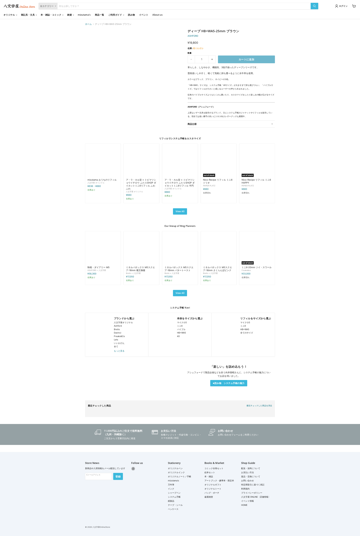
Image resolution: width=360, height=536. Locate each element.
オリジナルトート (212, 488)
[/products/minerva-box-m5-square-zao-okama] (141, 249)
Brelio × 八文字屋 (133, 273)
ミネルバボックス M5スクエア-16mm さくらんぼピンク (217, 269)
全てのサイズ (246, 332)
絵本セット (209, 472)
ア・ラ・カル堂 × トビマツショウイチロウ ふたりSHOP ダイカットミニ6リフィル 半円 (180, 182)
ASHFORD (193, 35)
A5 (178, 336)
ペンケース (173, 509)
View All (180, 211)
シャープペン (174, 492)
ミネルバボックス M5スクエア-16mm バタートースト (179, 269)
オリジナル (10, 14)
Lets (116, 339)
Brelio (117, 329)
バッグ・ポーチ (211, 492)
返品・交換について (250, 476)
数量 (190, 53)
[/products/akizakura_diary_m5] (102, 249)
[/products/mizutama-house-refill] (102, 161)
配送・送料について (250, 468)
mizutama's (84, 14)
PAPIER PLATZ (209, 186)
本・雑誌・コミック (51, 14)
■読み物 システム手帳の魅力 (229, 383)
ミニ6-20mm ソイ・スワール (257, 267)
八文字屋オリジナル (123, 322)
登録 (118, 476)
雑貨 (69, 14)
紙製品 (171, 501)
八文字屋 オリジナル (95, 183)
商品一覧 (99, 14)
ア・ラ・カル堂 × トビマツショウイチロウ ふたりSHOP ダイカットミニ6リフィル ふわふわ (141, 184)
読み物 (131, 14)
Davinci (117, 332)
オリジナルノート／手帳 (179, 476)
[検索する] (314, 6)
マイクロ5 (182, 322)
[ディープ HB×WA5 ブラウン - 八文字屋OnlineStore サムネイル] (90, 37)
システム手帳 (174, 497)
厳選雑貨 (208, 497)
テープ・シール (175, 505)
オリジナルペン (175, 468)
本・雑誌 (208, 476)
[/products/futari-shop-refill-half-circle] (180, 161)
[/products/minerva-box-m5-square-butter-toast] (180, 249)
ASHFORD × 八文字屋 (96, 270)
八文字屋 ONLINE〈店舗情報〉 (255, 497)
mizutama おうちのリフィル (102, 179)
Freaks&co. (246, 270)
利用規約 (245, 488)
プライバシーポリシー (251, 492)
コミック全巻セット (213, 468)
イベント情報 (247, 501)
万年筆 (171, 484)
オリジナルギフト (212, 484)
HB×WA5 (181, 332)
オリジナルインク (176, 472)
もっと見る (119, 351)
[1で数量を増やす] (212, 59)
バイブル (181, 329)
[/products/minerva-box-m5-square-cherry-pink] (218, 249)
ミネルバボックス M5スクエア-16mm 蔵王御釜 (140, 269)
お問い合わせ (247, 480)
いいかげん (119, 343)
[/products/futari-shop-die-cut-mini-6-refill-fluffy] (141, 161)
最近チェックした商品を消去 (259, 405)
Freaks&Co (119, 336)
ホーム (88, 24)
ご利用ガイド (115, 14)
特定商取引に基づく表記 (252, 484)
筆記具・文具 (28, 14)
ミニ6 (180, 325)
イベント (143, 14)
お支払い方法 (247, 472)
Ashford (118, 325)
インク (171, 488)
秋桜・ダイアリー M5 (98, 267)
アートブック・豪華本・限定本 (219, 480)
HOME (244, 505)
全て (116, 346)
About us (157, 14)
